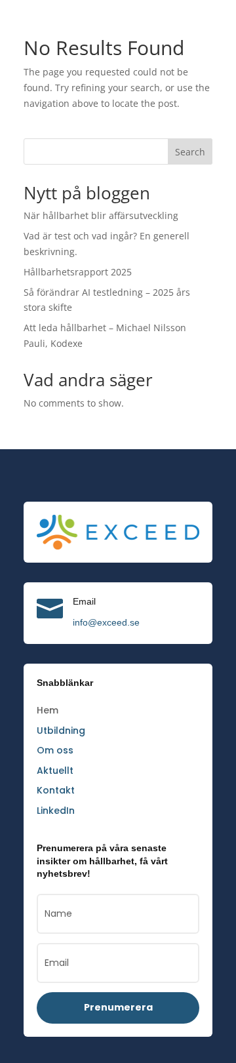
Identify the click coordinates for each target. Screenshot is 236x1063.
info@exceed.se (106, 622)
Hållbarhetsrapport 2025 (78, 272)
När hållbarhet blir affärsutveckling (101, 215)
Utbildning (61, 730)
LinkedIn (56, 810)
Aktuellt (55, 770)
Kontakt (56, 790)
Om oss (55, 750)
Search (190, 152)
